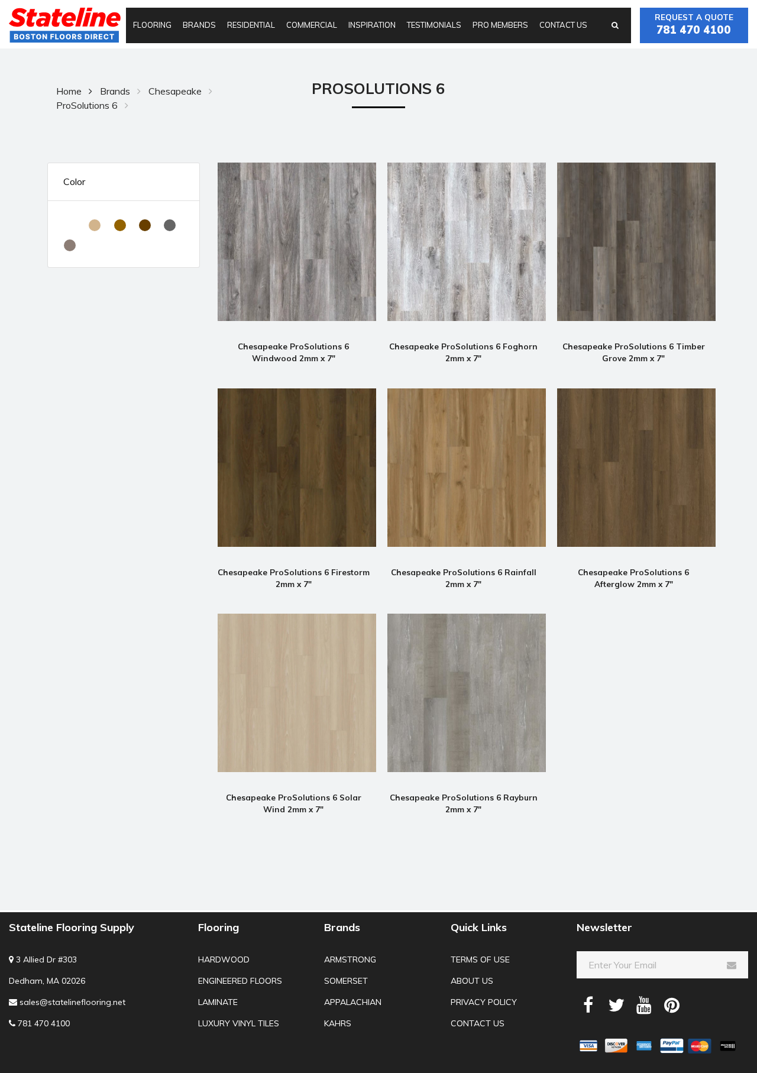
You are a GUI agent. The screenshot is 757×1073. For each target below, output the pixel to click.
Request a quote (694, 24)
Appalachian (352, 1002)
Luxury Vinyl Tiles (238, 1023)
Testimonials (434, 25)
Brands (199, 25)
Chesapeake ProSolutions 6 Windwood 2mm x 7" (293, 352)
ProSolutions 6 (87, 105)
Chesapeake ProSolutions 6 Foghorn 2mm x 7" (463, 352)
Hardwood (224, 959)
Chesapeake (175, 91)
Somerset (346, 980)
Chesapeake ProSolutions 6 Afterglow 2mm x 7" (633, 578)
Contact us (563, 25)
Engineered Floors (240, 980)
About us (472, 980)
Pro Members (500, 25)
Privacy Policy (484, 1002)
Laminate (218, 1002)
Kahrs (337, 1023)
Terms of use (480, 959)
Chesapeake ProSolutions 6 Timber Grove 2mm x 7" (633, 352)
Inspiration (372, 25)
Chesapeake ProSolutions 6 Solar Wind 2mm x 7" (293, 803)
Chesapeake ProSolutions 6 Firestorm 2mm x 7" (294, 578)
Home (69, 91)
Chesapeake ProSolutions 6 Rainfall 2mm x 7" (463, 578)
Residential (251, 25)
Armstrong (350, 959)
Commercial (311, 25)
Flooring (152, 25)
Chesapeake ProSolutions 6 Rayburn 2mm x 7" (464, 803)
